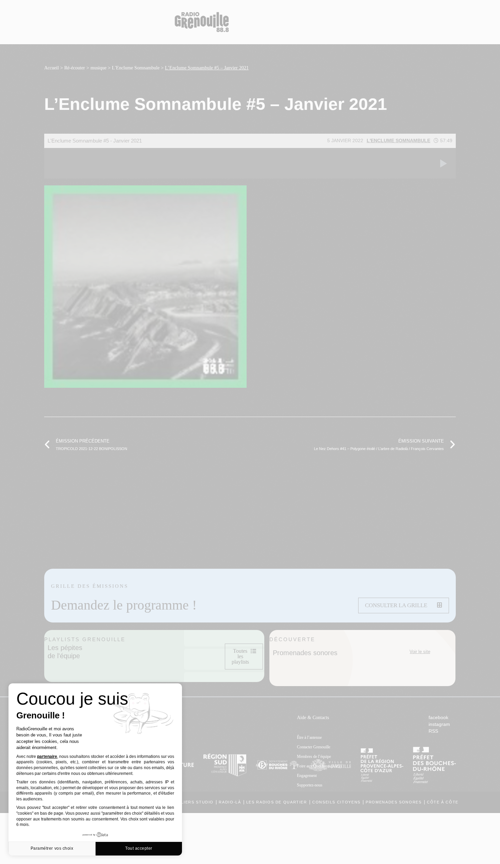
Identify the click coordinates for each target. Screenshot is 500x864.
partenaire (47, 756)
